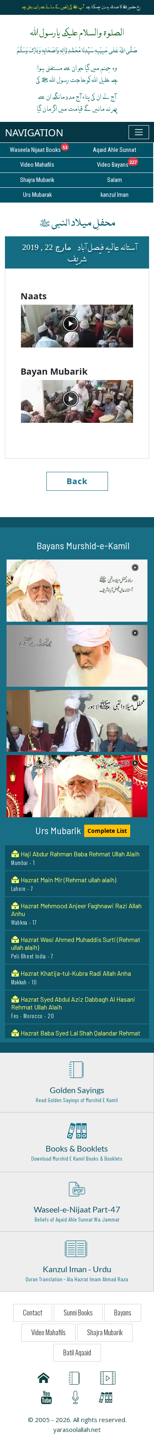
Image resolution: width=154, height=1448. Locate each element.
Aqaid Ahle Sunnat (114, 150)
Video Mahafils (48, 1332)
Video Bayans (125, 163)
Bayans (122, 1312)
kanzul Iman (115, 194)
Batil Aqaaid (77, 1352)
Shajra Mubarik (105, 1332)
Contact (32, 1312)
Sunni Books (78, 1312)
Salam (114, 180)
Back (77, 481)
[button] (77, 590)
